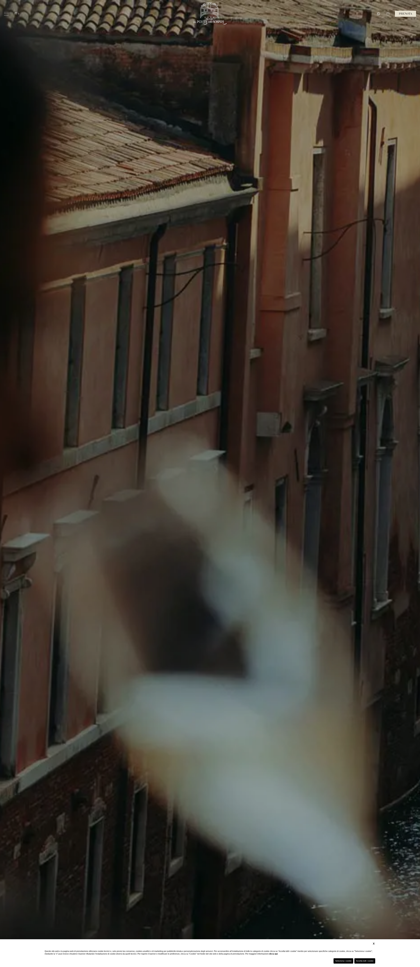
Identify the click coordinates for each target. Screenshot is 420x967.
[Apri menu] (6, 13)
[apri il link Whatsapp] (379, 14)
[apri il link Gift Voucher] (389, 14)
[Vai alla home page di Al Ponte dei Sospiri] (210, 13)
